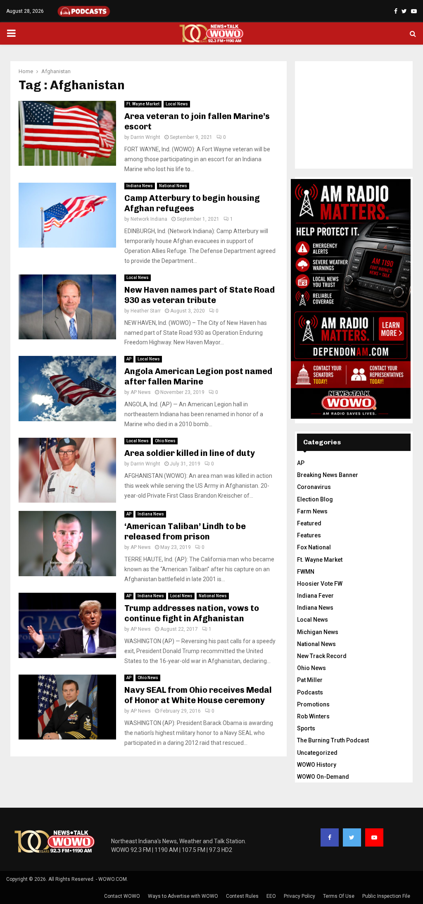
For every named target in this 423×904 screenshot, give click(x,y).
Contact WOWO (122, 896)
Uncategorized (317, 752)
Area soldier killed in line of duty (189, 453)
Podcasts (310, 692)
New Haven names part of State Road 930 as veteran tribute (199, 295)
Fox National (314, 547)
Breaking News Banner (327, 475)
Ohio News (165, 441)
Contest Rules (242, 896)
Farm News (312, 511)
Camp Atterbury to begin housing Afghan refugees (192, 203)
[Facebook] (330, 837)
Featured (309, 523)
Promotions (313, 704)
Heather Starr (146, 311)
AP (128, 359)
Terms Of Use (338, 896)
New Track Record (322, 656)
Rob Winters (313, 716)
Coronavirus (314, 487)
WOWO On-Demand (323, 776)
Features (309, 535)
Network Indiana (149, 219)
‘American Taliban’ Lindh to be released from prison (185, 531)
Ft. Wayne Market (142, 104)
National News (173, 186)
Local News (177, 104)
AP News (141, 392)
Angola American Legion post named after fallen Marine (198, 376)
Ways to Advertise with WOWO (183, 896)
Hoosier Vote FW (319, 583)
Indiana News (139, 186)
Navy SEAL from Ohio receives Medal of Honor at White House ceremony (198, 695)
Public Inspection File (386, 896)
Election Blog (315, 499)
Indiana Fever (315, 595)
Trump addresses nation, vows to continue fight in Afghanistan (191, 613)
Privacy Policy (299, 896)
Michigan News (317, 632)
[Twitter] (352, 837)
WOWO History (316, 764)
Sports (306, 728)
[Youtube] (374, 837)
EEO (271, 896)
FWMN (305, 571)
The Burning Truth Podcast (333, 740)
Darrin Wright (145, 137)
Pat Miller (310, 680)
